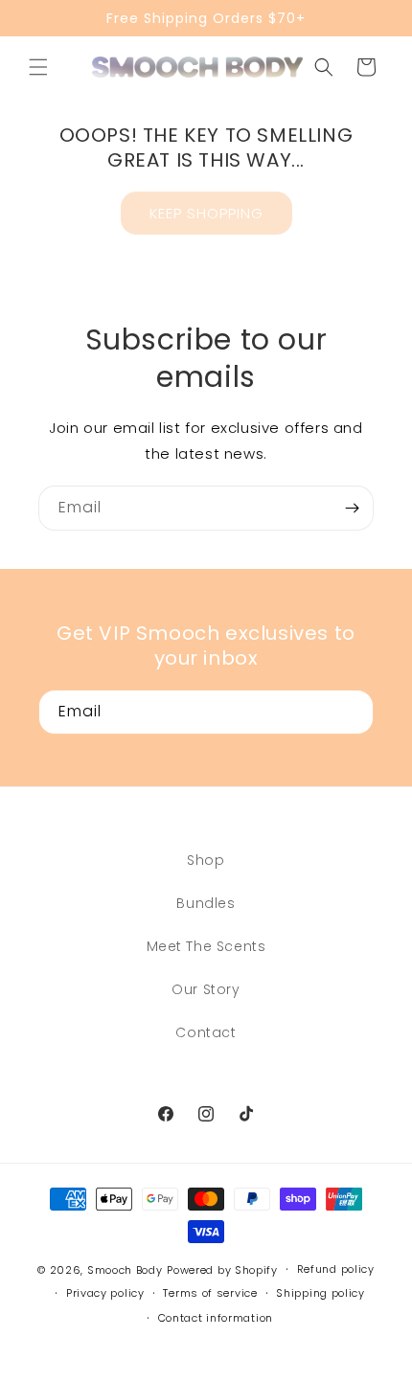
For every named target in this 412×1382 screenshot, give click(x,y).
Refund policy (336, 1269)
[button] (38, 67)
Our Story (206, 989)
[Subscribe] (352, 508)
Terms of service (210, 1293)
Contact (205, 1032)
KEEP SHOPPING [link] (206, 213)
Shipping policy (320, 1293)
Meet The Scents (206, 946)
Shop (205, 860)
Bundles (205, 903)
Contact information (215, 1317)
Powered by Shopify (222, 1270)
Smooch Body (125, 1270)
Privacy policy (105, 1293)
